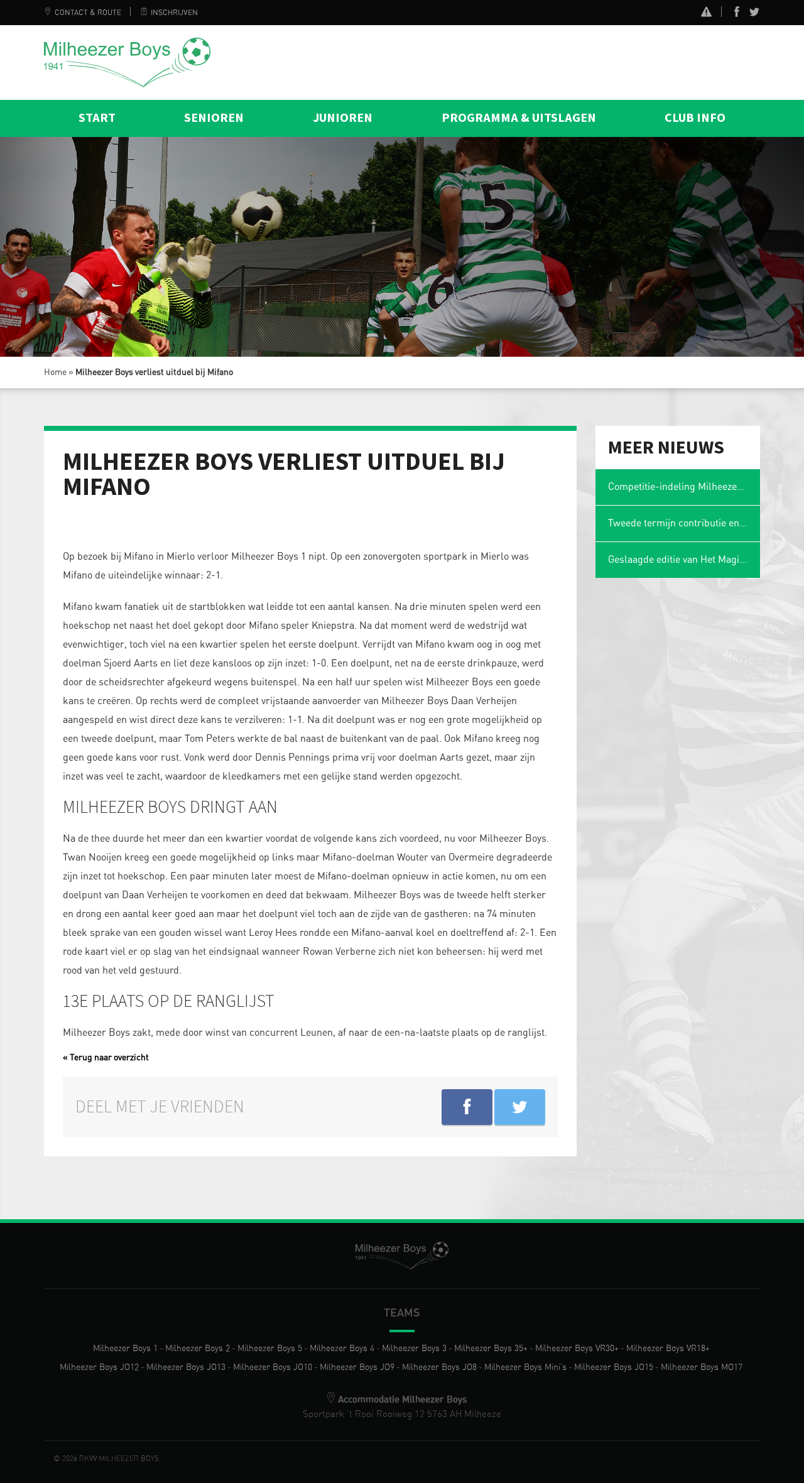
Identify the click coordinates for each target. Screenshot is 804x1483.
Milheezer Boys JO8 (439, 1367)
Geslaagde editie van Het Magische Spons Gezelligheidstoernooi (684, 560)
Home (55, 372)
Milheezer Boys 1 (125, 1348)
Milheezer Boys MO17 (701, 1367)
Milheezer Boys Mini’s (525, 1367)
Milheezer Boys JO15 (613, 1367)
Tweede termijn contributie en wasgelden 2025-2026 (684, 523)
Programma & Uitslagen (519, 118)
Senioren (214, 118)
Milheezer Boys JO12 (99, 1367)
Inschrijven (174, 12)
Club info (695, 118)
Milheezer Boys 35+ (491, 1348)
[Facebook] (736, 14)
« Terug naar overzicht (106, 1057)
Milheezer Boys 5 (269, 1348)
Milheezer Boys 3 (414, 1348)
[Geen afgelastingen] (706, 13)
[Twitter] (754, 14)
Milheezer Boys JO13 (185, 1367)
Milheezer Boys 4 (342, 1348)
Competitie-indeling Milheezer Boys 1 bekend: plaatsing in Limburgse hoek (684, 487)
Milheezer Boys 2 (197, 1348)
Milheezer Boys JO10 (272, 1367)
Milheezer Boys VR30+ (577, 1348)
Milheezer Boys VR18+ (668, 1348)
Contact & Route (88, 12)
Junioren (342, 118)
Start (97, 118)
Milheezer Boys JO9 (357, 1367)
